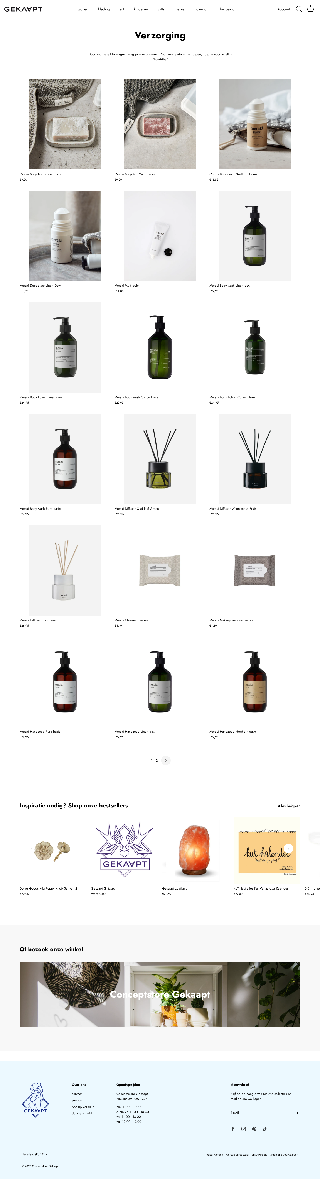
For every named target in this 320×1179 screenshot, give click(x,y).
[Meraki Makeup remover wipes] (254, 570)
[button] (31, 848)
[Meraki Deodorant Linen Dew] (65, 236)
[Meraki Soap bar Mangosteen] (160, 124)
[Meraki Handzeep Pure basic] (65, 682)
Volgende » (166, 760)
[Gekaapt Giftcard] (124, 850)
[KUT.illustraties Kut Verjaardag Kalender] (267, 850)
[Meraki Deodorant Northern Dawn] (254, 124)
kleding (104, 9)
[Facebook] (233, 1128)
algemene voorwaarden (284, 1154)
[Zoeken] (299, 9)
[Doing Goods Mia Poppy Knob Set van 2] (53, 850)
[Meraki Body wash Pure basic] (65, 459)
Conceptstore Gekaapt (45, 1166)
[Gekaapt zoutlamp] (195, 850)
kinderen (141, 9)
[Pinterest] (254, 1128)
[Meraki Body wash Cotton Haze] (160, 347)
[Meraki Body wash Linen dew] (254, 236)
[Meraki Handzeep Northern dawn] (254, 682)
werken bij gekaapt (237, 1154)
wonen (83, 9)
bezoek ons (229, 9)
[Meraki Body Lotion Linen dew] (65, 347)
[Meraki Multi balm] (160, 236)
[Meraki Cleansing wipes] (160, 570)
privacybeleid (259, 1154)
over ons (203, 9)
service (77, 1100)
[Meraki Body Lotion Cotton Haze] (254, 347)
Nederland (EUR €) (33, 1154)
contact (77, 1093)
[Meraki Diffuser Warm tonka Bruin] (254, 459)
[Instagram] (243, 1128)
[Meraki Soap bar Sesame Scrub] (65, 124)
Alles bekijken (289, 806)
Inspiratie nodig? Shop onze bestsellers (74, 805)
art (122, 9)
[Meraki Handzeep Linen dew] (160, 682)
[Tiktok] (265, 1128)
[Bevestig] (296, 1113)
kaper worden (215, 1154)
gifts (161, 9)
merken (180, 9)
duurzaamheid (82, 1113)
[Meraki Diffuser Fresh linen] (65, 570)
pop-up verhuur (83, 1106)
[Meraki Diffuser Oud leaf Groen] (160, 459)
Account (283, 9)
